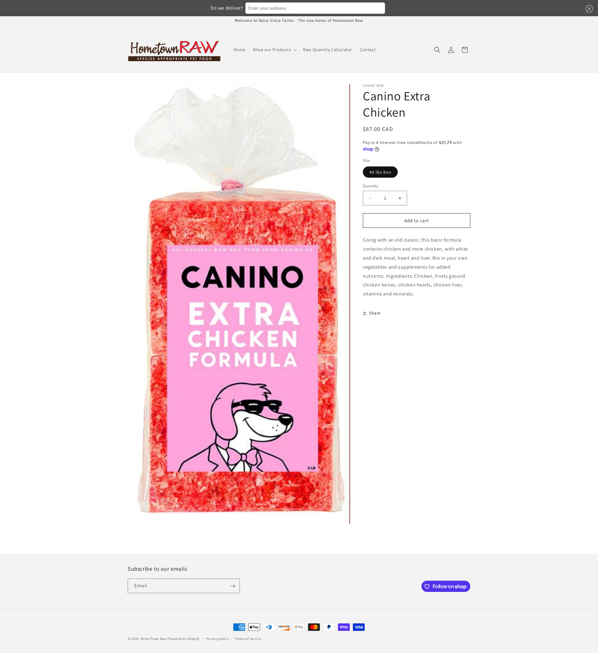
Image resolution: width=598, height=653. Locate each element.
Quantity (370, 186)
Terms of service (248, 638)
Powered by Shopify (184, 638)
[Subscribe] (233, 586)
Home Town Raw (153, 638)
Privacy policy (217, 638)
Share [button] (375, 313)
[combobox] (315, 8)
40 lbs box (380, 172)
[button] (588, 8)
